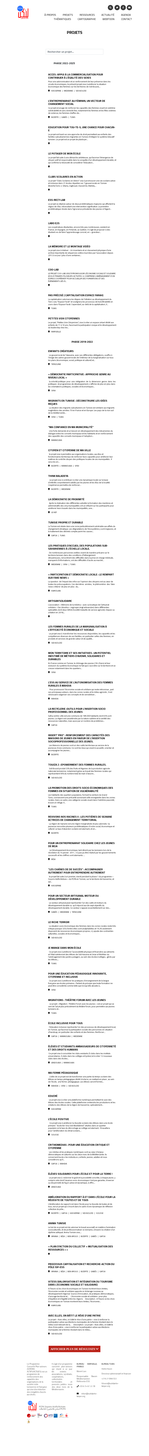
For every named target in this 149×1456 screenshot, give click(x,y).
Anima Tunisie (57, 1223)
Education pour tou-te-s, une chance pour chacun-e (81, 129)
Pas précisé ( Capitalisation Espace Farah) (75, 295)
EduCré (52, 1095)
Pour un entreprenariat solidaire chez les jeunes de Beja (81, 845)
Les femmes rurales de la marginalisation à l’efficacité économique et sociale (77, 628)
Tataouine (56, 364)
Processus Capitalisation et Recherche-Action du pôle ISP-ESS (81, 1266)
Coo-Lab (53, 269)
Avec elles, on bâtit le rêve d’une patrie (74, 1315)
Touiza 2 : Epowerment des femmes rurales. (77, 764)
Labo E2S (54, 223)
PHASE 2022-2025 (64, 63)
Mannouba (56, 440)
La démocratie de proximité (66, 499)
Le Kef (54, 512)
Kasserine (56, 91)
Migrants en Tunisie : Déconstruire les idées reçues (77, 402)
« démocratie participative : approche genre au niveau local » (79, 376)
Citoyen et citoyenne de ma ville (69, 450)
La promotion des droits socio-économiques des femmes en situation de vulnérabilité (80, 789)
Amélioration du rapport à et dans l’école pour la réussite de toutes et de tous (81, 1199)
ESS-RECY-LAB (56, 199)
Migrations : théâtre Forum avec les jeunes (77, 1000)
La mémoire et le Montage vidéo (69, 246)
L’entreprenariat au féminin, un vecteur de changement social (76, 102)
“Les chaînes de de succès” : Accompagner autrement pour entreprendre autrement (76, 871)
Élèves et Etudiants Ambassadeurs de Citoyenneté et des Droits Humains (82, 1048)
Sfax (53, 390)
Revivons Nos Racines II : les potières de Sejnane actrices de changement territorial (80, 818)
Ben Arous (73, 1236)
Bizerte (55, 117)
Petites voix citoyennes (64, 318)
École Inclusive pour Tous (65, 1023)
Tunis (72, 117)
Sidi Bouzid (81, 91)
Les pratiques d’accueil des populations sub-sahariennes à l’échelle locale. (78, 547)
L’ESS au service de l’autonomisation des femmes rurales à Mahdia (80, 684)
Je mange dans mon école (64, 947)
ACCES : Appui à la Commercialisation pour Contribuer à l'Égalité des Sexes (75, 76)
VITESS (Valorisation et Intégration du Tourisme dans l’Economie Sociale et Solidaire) (80, 1283)
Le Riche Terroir (58, 922)
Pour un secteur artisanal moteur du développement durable (73, 897)
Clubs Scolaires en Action (65, 176)
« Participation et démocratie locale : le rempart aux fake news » (81, 576)
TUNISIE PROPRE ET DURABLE (65, 522)
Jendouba (56, 1062)
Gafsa (54, 535)
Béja (53, 859)
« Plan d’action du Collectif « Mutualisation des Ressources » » (80, 1248)
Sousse (55, 1135)
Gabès (64, 117)
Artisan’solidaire (60, 600)
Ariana (54, 1236)
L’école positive (58, 1119)
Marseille (56, 331)
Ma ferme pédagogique (63, 1072)
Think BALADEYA (58, 475)
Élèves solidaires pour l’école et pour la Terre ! (80, 1173)
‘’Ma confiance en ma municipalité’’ (71, 427)
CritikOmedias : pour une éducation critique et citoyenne (79, 1146)
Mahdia (54, 699)
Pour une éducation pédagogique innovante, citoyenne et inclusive (77, 975)
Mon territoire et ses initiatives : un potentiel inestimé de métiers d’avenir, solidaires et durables (79, 656)
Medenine (68, 91)
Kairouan (56, 591)
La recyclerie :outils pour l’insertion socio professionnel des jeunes (76, 710)
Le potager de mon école (64, 153)
